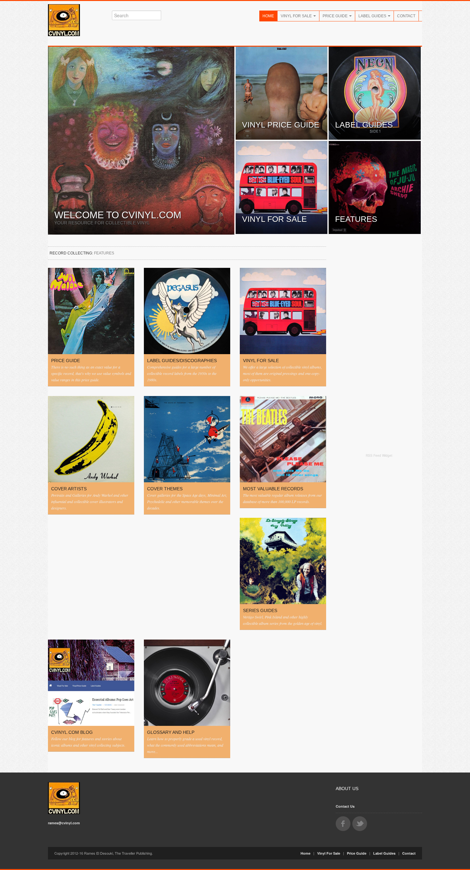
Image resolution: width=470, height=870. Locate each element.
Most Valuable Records (273, 488)
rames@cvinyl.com (64, 822)
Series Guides (260, 610)
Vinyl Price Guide (280, 124)
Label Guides (372, 16)
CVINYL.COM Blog (72, 732)
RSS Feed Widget (379, 455)
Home (268, 16)
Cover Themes (165, 488)
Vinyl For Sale (297, 16)
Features (356, 218)
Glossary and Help (170, 732)
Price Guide (336, 16)
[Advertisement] (379, 560)
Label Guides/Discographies (182, 360)
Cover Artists (69, 488)
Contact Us (345, 806)
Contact (406, 16)
